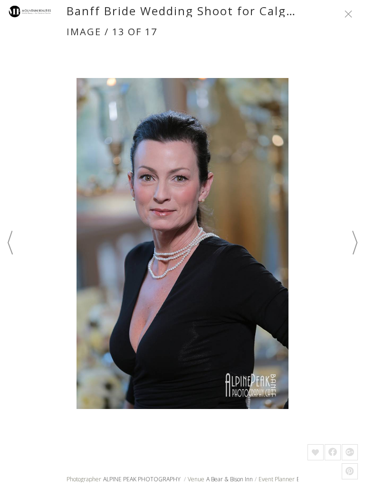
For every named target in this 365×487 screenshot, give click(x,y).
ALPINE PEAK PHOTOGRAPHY (142, 479)
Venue (196, 479)
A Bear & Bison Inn (229, 479)
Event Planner (277, 479)
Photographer (84, 479)
